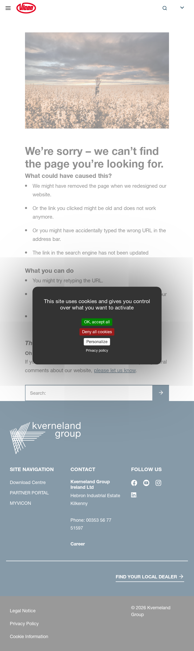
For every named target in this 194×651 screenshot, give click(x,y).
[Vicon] (26, 8)
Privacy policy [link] (97, 350)
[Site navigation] (8, 8)
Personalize (97, 341)
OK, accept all (97, 321)
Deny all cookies (97, 331)
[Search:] (161, 29)
